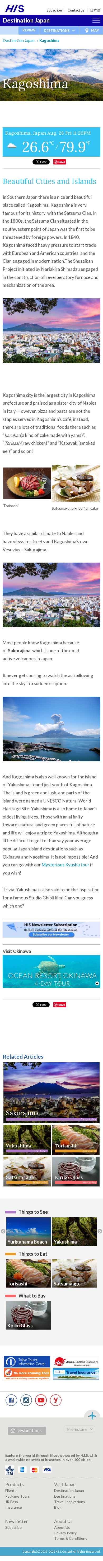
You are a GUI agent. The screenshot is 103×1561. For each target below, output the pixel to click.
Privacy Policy (65, 1533)
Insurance (13, 1507)
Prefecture (77, 1429)
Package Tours (17, 1496)
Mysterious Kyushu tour (65, 864)
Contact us (76, 10)
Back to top (92, 1415)
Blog (58, 1507)
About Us (62, 1527)
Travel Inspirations (69, 1501)
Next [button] (99, 1231)
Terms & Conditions (70, 1538)
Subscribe (54, 10)
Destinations (29, 1430)
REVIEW (29, 30)
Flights (10, 1490)
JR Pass (11, 1501)
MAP (95, 30)
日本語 (95, 10)
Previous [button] (3, 1231)
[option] (28, 1231)
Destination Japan (26, 20)
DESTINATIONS (57, 31)
